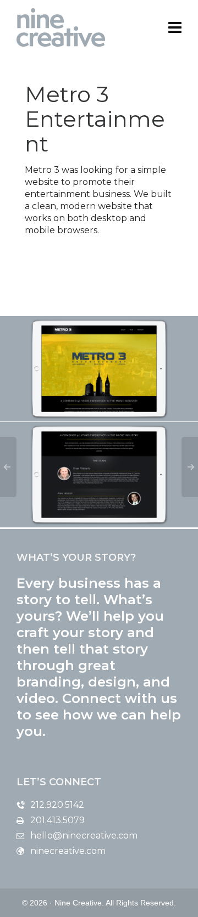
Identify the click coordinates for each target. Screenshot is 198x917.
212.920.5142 (57, 805)
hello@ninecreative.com (84, 835)
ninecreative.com (68, 851)
